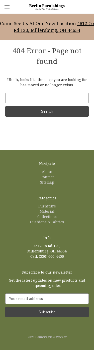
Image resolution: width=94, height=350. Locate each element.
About (47, 171)
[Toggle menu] (7, 7)
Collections (47, 216)
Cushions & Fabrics (47, 222)
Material (47, 211)
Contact (47, 176)
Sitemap (47, 182)
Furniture (47, 206)
